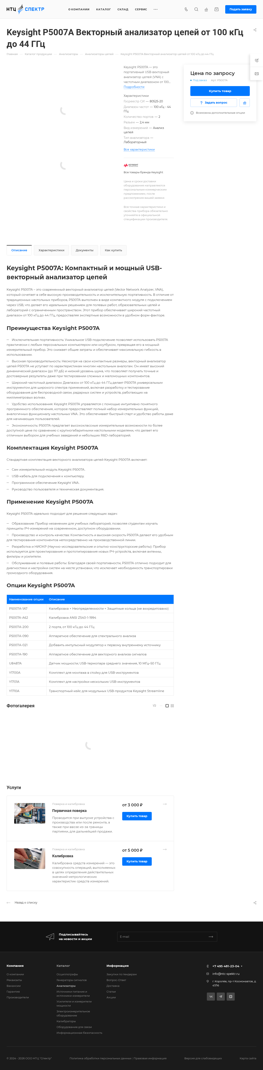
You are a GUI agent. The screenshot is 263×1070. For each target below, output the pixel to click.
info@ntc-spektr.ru (225, 974)
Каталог (63, 966)
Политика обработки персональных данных (101, 1058)
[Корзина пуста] (216, 9)
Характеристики (51, 250)
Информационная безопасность (79, 1032)
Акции (111, 997)
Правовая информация (150, 1058)
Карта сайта (248, 1058)
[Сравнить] (244, 102)
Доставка (113, 985)
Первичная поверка (69, 810)
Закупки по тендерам (122, 974)
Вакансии (14, 985)
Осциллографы (67, 974)
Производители (18, 997)
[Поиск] (196, 9)
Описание (19, 250)
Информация (118, 966)
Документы (85, 250)
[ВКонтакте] (211, 997)
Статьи (111, 991)
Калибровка (62, 856)
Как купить (113, 250)
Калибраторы (66, 1021)
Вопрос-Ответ (116, 980)
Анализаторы (66, 985)
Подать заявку (241, 9)
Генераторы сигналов (72, 980)
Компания (15, 966)
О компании (15, 974)
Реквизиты (14, 980)
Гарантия (13, 991)
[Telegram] (221, 997)
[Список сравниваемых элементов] (206, 9)
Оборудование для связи (74, 1027)
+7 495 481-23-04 (225, 966)
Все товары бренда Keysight (143, 172)
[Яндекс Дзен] (231, 997)
